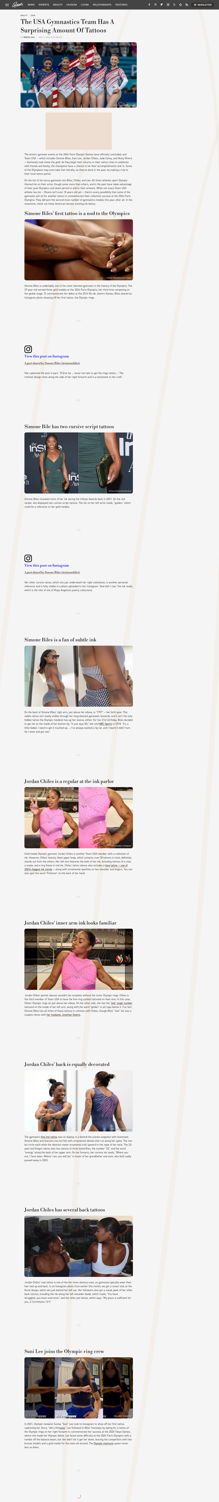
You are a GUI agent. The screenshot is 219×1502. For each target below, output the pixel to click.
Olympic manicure (104, 1443)
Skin (33, 15)
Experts (44, 4)
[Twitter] (174, 6)
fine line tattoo (49, 1137)
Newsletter (205, 4)
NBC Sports (105, 724)
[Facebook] (149, 6)
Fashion (72, 4)
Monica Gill (29, 37)
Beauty (58, 4)
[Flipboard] (161, 6)
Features (121, 4)
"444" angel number (121, 1003)
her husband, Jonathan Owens (63, 1015)
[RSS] (186, 6)
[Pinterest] (155, 6)
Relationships (102, 4)
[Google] (180, 6)
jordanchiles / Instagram (121, 846)
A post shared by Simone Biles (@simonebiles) (52, 363)
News (31, 4)
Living (85, 4)
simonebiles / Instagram (121, 704)
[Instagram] (168, 6)
